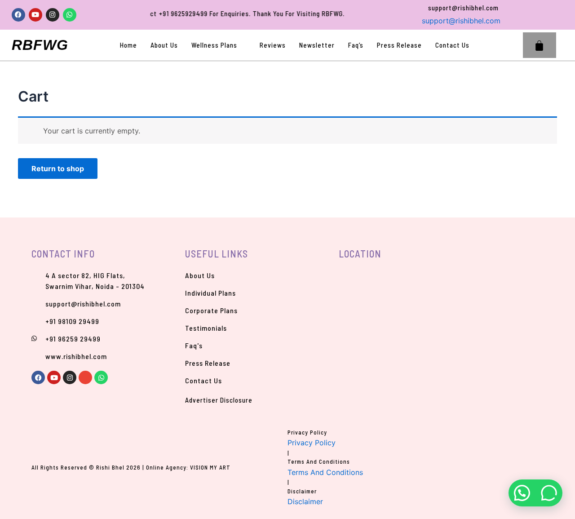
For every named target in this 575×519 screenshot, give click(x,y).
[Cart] (539, 45)
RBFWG (40, 45)
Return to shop (57, 168)
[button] (515, 45)
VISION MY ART (210, 467)
